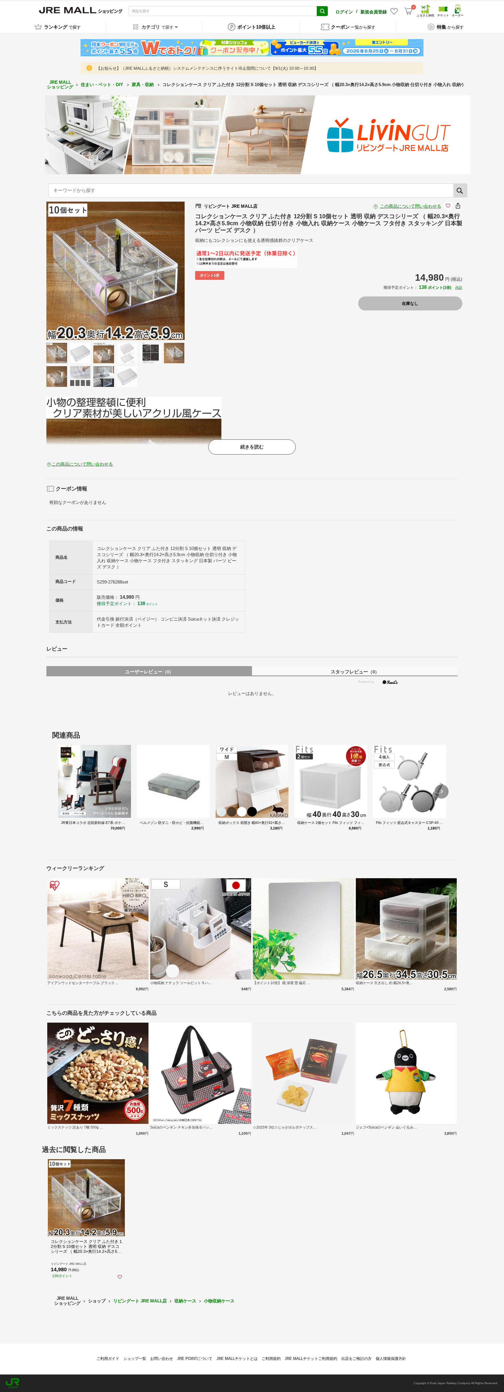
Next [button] (152, 271)
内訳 (458, 288)
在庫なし (410, 303)
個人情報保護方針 (391, 1358)
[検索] (460, 191)
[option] (115, 271)
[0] (408, 11)
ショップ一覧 (134, 1358)
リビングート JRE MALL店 (140, 1300)
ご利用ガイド (108, 1358)
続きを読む (252, 446)
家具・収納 (143, 84)
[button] (441, 791)
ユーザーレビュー (149, 671)
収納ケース (185, 1300)
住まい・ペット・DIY (102, 84)
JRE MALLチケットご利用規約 (311, 1358)
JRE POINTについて (194, 1358)
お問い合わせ (161, 1358)
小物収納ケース (219, 1300)
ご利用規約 (271, 1358)
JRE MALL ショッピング (60, 85)
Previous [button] (78, 271)
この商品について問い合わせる (410, 206)
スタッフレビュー (355, 671)
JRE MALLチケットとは (237, 1358)
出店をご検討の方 (356, 1358)
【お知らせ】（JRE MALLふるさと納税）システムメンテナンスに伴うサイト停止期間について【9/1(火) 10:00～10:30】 (207, 68)
